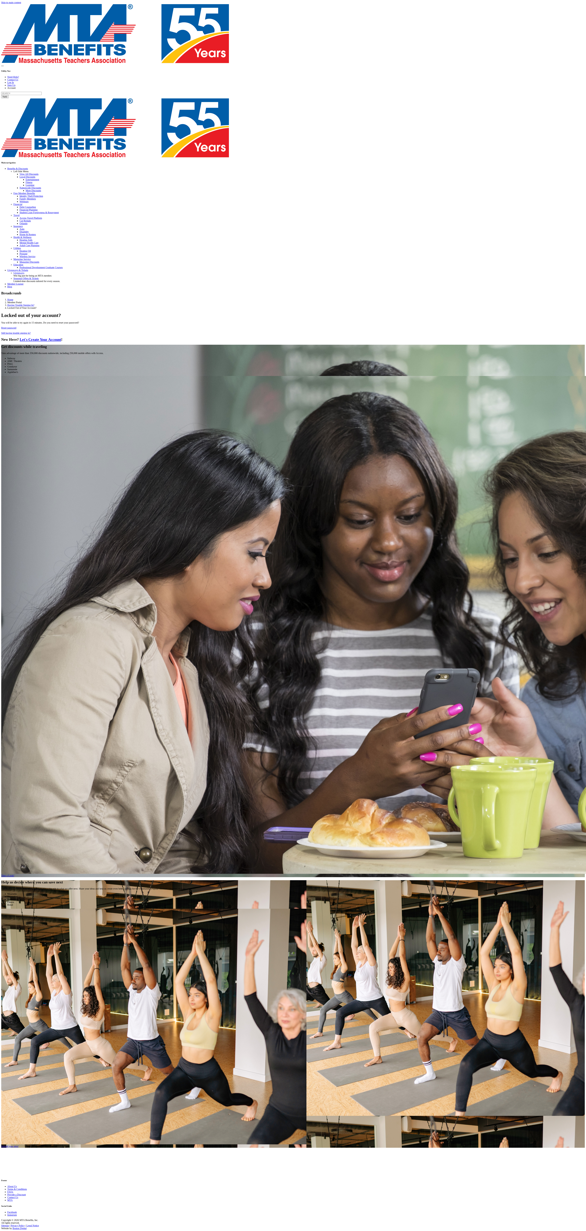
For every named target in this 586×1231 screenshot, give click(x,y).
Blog (9, 286)
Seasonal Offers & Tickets (26, 278)
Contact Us (12, 79)
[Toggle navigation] (2, 65)
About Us (12, 1186)
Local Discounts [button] (27, 177)
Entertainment (32, 179)
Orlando (23, 223)
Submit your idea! (9, 1146)
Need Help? (13, 77)
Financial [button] (17, 204)
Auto (22, 229)
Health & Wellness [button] (22, 237)
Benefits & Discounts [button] (17, 168)
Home (10, 299)
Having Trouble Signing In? (20, 305)
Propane (23, 253)
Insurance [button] (18, 226)
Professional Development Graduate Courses (41, 267)
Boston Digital (20, 1228)
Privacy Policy (18, 1225)
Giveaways (18, 273)
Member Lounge (15, 284)
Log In (10, 82)
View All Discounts (29, 174)
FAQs (10, 1192)
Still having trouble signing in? (16, 333)
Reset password (8, 328)
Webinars (24, 201)
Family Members (28, 199)
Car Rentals (25, 220)
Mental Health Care (29, 242)
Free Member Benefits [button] (24, 193)
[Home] (115, 62)
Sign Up (11, 85)
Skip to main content (11, 2)
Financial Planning (29, 209)
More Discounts (33, 190)
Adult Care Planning (29, 245)
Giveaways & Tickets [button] (17, 270)
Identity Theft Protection (31, 196)
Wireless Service (27, 256)
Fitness (29, 182)
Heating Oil (25, 251)
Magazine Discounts (29, 262)
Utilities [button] (17, 248)
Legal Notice (32, 1225)
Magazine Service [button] (22, 259)
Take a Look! (7, 875)
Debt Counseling (28, 207)
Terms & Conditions (17, 1189)
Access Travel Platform (31, 218)
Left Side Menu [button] (21, 171)
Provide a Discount (16, 1194)
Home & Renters (28, 234)
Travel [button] (16, 215)
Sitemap (5, 1225)
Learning (30, 185)
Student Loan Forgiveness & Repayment (39, 212)
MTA (10, 1200)
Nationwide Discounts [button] (30, 188)
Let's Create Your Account (40, 339)
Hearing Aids (26, 240)
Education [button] (18, 264)
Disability (24, 231)
